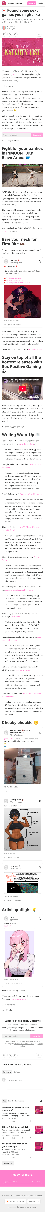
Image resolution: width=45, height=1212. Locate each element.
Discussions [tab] (19, 1101)
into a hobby (17, 616)
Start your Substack (16, 1201)
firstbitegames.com (13, 278)
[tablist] (12, 1072)
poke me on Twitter (19, 999)
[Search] (41, 1101)
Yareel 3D (17, 74)
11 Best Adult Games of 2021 (15, 1127)
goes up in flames (23, 670)
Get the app (34, 1201)
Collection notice (36, 1195)
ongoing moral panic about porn (19, 590)
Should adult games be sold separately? (15, 1108)
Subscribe (31, 3)
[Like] (4, 34)
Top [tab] (4, 1101)
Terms (26, 1195)
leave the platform (26, 444)
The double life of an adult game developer (14, 1145)
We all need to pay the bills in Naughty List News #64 (13, 1150)
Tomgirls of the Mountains (31, 494)
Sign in (40, 3)
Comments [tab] (7, 1072)
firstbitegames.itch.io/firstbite (18, 282)
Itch (6, 231)
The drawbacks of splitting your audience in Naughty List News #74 (16, 1114)
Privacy (20, 1195)
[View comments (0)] (9, 34)
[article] (22, 1114)
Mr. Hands (11, 26)
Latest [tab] (10, 1101)
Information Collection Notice (24, 1044)
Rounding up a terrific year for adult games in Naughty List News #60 (16, 1131)
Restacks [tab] (17, 1072)
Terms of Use (33, 1041)
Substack (11, 1207)
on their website (35, 349)
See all (6, 1163)
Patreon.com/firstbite (14, 280)
